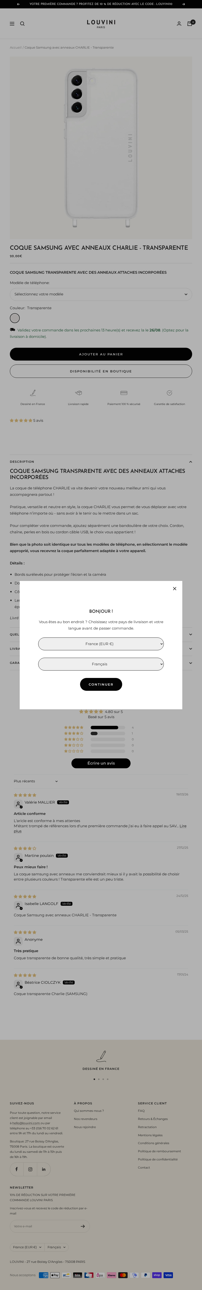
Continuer (101, 684)
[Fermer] (174, 588)
